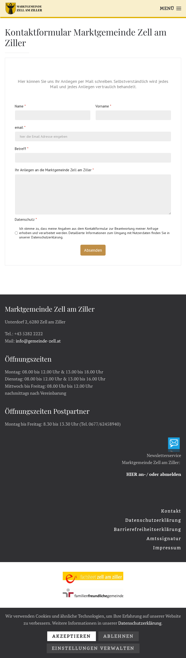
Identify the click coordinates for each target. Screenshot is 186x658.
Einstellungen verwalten (93, 648)
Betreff (21, 148)
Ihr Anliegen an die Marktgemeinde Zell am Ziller (54, 170)
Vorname (103, 106)
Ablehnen (118, 636)
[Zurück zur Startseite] (24, 8)
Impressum (167, 547)
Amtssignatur (164, 538)
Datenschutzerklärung (153, 520)
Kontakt (171, 511)
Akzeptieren (71, 636)
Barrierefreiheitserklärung (147, 529)
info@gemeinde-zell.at (38, 341)
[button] (170, 8)
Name (20, 106)
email (20, 127)
